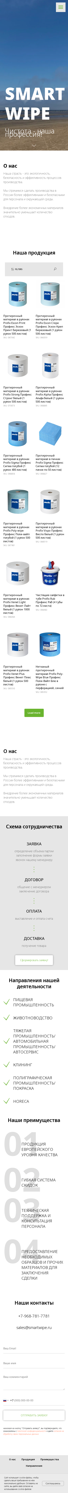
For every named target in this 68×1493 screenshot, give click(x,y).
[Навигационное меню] (60, 7)
